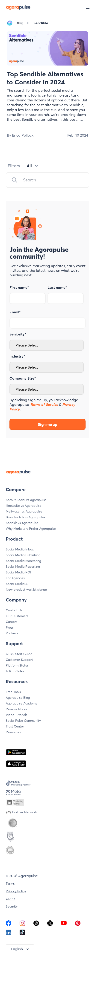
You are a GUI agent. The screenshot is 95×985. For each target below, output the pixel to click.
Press (10, 627)
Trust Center (15, 726)
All (29, 166)
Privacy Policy (16, 891)
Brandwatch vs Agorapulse (25, 517)
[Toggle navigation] (90, 7)
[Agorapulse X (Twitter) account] (50, 924)
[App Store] (16, 763)
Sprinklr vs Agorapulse (22, 523)
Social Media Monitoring (23, 561)
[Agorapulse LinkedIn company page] (8, 933)
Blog (19, 23)
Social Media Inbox (20, 549)
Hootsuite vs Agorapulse (23, 506)
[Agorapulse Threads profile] (36, 924)
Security (12, 906)
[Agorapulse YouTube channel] (64, 924)
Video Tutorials (16, 715)
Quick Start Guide (19, 654)
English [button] (17, 949)
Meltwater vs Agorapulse (24, 511)
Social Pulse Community (23, 721)
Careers (11, 622)
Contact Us (14, 610)
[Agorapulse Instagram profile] (22, 924)
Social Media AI (17, 584)
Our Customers (17, 616)
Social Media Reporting (23, 566)
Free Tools (13, 692)
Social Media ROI (18, 572)
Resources (13, 732)
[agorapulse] (15, 7)
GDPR (10, 899)
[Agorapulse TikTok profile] (22, 933)
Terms (10, 884)
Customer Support (19, 660)
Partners (12, 633)
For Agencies (15, 578)
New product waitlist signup (26, 589)
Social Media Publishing (23, 555)
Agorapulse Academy (21, 703)
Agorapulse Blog (18, 698)
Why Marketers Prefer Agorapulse (31, 529)
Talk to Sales (15, 671)
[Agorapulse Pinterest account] (77, 924)
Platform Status (17, 665)
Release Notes (16, 709)
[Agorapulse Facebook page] (8, 924)
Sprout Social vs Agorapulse (26, 500)
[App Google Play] (16, 752)
